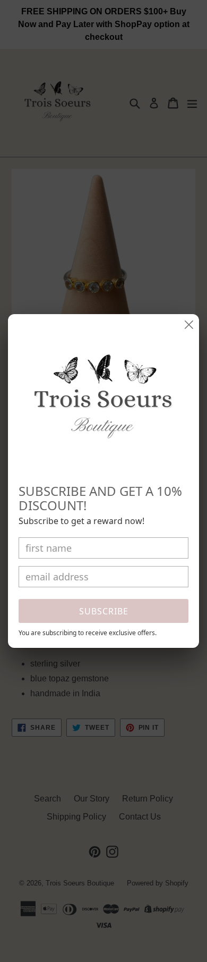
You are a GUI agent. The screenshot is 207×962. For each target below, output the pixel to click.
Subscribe (103, 611)
